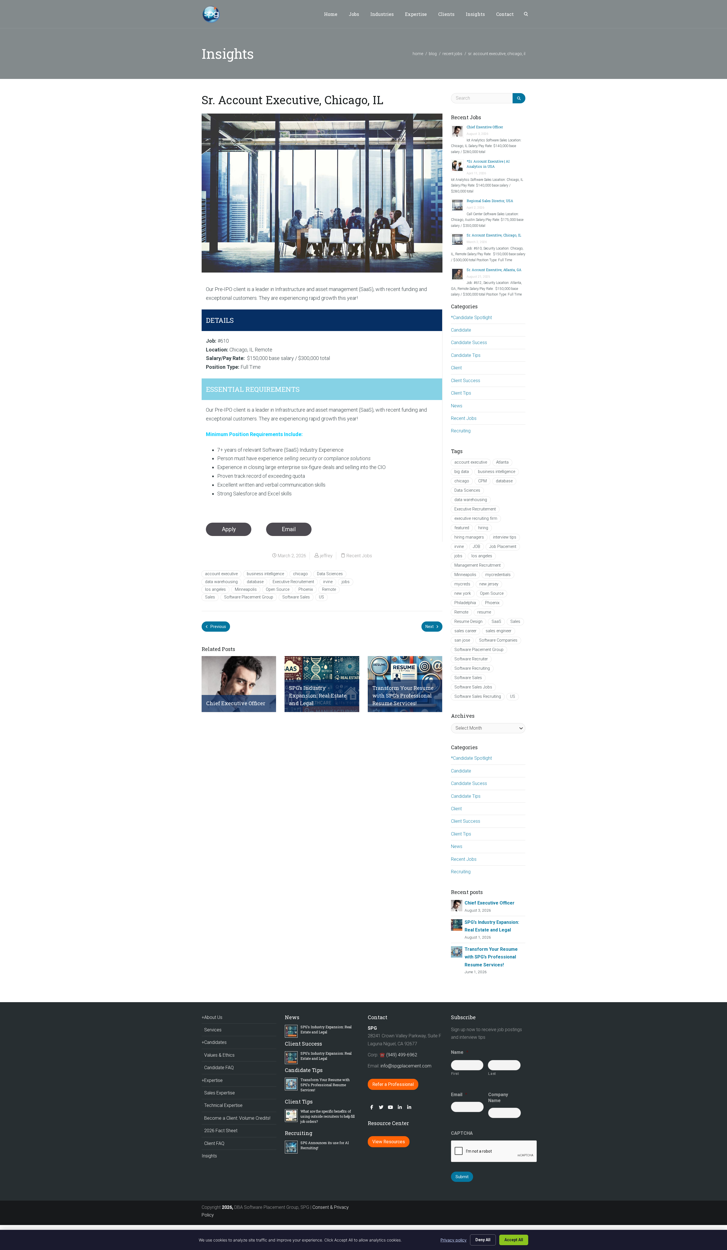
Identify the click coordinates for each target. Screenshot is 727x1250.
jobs (346, 581)
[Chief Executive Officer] (456, 905)
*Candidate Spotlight (471, 317)
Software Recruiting (472, 668)
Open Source (277, 589)
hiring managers (469, 537)
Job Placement (502, 546)
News (456, 406)
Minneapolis (246, 589)
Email (289, 529)
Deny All (482, 1240)
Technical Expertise (223, 1105)
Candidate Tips (466, 355)
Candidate (461, 330)
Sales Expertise (219, 1093)
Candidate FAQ (219, 1067)
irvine (328, 581)
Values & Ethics (219, 1055)
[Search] (519, 98)
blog (433, 53)
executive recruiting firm (475, 518)
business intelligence (265, 573)
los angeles (215, 589)
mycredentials (498, 574)
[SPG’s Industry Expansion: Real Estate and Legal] (456, 924)
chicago (300, 573)
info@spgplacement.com (407, 1066)
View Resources (388, 1141)
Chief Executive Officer (485, 127)
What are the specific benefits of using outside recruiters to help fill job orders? (327, 1116)
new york (462, 593)
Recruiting (461, 431)
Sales (210, 597)
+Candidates (214, 1042)
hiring (483, 527)
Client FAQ (214, 1143)
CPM (482, 481)
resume (484, 612)
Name (459, 1052)
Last (492, 1073)
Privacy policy (453, 1240)
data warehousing (221, 581)
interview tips (504, 537)
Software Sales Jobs (473, 687)
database (255, 581)
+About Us (212, 1017)
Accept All (513, 1240)
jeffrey (326, 555)
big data (461, 471)
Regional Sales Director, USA (490, 200)
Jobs (354, 14)
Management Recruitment (477, 565)
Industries (382, 14)
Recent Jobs (452, 53)
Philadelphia (465, 602)
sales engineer (498, 631)
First (455, 1073)
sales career (465, 631)
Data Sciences (330, 573)
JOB (476, 546)
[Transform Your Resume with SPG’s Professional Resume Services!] (456, 951)
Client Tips (461, 393)
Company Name (498, 1097)
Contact (505, 14)
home (418, 53)
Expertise (416, 14)
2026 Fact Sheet (220, 1130)
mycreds (462, 584)
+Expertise (212, 1080)
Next (429, 626)
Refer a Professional (393, 1084)
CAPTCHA (462, 1133)
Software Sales (296, 597)
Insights (475, 14)
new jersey (488, 584)
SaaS (496, 621)
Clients (446, 14)
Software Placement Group (248, 597)
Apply (229, 529)
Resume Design (468, 621)
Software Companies (498, 640)
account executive (221, 573)
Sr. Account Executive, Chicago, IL (494, 235)
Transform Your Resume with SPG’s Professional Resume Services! (491, 957)
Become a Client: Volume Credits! (237, 1118)
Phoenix (305, 589)
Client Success (465, 380)
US (321, 597)
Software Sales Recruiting (477, 696)
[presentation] (494, 1151)
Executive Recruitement (293, 581)
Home (330, 14)
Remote (329, 589)
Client (456, 367)
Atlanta (502, 462)
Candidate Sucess (469, 342)
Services (213, 1030)
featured (461, 527)
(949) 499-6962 (401, 1055)
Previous (218, 626)
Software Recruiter (471, 659)
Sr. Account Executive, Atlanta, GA (494, 269)
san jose (462, 640)
